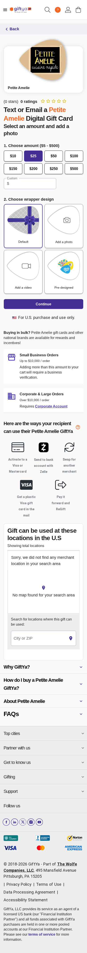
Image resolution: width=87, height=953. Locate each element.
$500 (74, 169)
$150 (13, 169)
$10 (13, 156)
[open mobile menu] (5, 10)
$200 (33, 169)
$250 (54, 169)
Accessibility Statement (26, 900)
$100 (74, 156)
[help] (79, 428)
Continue (43, 304)
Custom (12, 178)
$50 (54, 156)
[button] (43, 666)
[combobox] (38, 638)
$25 (33, 156)
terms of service (41, 934)
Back (14, 29)
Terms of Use (48, 884)
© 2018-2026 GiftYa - (23, 864)
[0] (78, 10)
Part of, (40, 870)
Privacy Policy (18, 884)
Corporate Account (51, 406)
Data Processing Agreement (29, 892)
